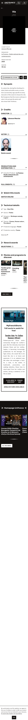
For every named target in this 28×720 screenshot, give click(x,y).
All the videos (6, 445)
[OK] (14, 717)
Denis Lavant (6, 153)
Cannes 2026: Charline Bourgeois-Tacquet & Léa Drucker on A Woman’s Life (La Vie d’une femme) (10, 431)
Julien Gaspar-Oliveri (15, 336)
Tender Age (9, 335)
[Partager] (21, 77)
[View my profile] (24, 3)
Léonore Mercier (6, 49)
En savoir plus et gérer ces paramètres (11, 713)
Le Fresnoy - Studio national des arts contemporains (14, 174)
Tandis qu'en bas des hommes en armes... (6, 270)
